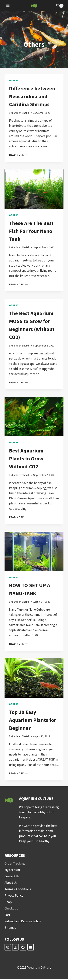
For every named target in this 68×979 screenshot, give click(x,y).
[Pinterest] (8, 947)
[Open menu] (8, 6)
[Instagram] (15, 947)
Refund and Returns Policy (23, 921)
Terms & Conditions (18, 889)
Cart (7, 915)
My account (12, 870)
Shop (8, 902)
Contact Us (12, 876)
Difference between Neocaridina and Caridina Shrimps (32, 96)
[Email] (30, 947)
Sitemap (10, 928)
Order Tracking (15, 863)
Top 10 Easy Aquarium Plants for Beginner (32, 720)
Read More (18, 154)
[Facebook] (23, 947)
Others (14, 80)
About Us (11, 883)
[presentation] (34, 189)
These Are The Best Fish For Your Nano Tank (31, 231)
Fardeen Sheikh (20, 112)
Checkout (11, 908)
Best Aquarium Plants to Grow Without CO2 (26, 458)
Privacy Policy (14, 895)
